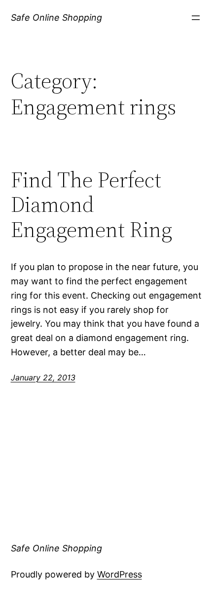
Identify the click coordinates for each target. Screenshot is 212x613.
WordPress (119, 574)
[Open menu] (196, 18)
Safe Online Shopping (56, 17)
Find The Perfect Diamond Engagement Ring (91, 205)
